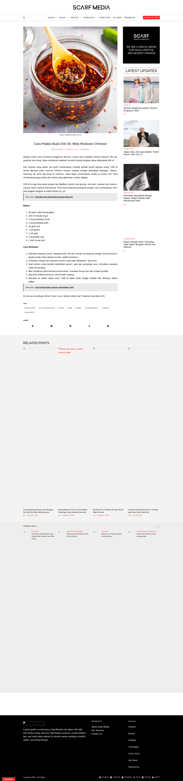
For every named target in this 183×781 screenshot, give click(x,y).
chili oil (61, 308)
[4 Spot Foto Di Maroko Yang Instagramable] (131, 610)
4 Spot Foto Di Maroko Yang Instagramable (146, 535)
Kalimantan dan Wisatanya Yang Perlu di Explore (77, 535)
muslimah (105, 308)
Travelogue (88, 17)
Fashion (51, 17)
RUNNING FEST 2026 (151, 17)
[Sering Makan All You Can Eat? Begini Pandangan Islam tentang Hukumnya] (74, 426)
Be (129, 733)
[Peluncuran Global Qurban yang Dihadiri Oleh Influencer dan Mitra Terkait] (26, 610)
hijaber (78, 308)
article (127, 105)
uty (133, 733)
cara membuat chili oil (47, 308)
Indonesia (70, 531)
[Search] (24, 17)
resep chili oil (29, 312)
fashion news (129, 239)
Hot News (117, 17)
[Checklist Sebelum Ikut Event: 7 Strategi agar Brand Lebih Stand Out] (144, 426)
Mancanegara (142, 531)
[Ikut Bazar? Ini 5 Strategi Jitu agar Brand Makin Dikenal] (109, 426)
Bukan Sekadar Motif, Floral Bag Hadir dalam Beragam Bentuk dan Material (139, 244)
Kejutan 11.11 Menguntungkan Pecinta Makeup (112, 535)
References (129, 17)
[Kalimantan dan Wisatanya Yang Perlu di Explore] (61, 610)
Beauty (62, 17)
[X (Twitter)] (51, 326)
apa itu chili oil (29, 308)
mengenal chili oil (91, 308)
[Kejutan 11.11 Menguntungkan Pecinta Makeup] (96, 610)
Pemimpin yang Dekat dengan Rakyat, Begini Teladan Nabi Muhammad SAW (138, 198)
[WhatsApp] (108, 326)
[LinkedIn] (70, 326)
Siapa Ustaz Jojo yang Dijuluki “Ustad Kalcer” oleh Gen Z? (141, 153)
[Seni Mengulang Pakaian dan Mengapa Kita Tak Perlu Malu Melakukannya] (39, 426)
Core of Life (129, 192)
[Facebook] (32, 326)
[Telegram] (89, 326)
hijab (69, 308)
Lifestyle (74, 17)
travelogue (78, 531)
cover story (129, 149)
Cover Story (104, 17)
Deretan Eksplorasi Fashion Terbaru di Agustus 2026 (140, 109)
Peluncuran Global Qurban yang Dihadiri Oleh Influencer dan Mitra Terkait (43, 536)
